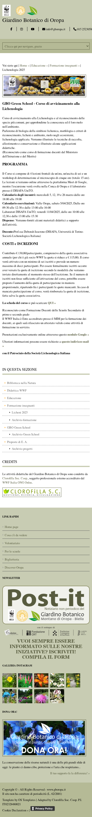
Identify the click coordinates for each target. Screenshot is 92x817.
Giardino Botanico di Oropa (33, 19)
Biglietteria (12, 559)
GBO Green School (18, 427)
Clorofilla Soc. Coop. (15, 478)
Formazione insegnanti (21, 405)
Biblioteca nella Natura (21, 383)
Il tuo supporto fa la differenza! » (70, 773)
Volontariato (12, 543)
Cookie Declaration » (15, 810)
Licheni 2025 (20, 412)
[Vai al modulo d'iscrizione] (46, 622)
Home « (24, 65)
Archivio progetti (22, 448)
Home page (11, 527)
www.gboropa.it (56, 789)
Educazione (14, 398)
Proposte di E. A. (17, 442)
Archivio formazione (24, 420)
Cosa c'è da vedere (16, 535)
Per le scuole (12, 551)
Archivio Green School (25, 434)
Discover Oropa (14, 567)
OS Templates (26, 800)
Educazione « (39, 65)
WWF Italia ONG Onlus (17, 482)
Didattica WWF (17, 390)
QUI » (52, 303)
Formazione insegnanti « (64, 65)
